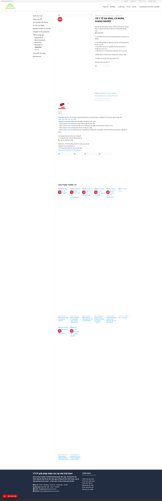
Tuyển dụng (121, 7)
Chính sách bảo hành (88, 479)
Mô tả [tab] (60, 113)
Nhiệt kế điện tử (38, 45)
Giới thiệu (112, 7)
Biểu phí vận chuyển (87, 489)
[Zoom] (60, 98)
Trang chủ (105, 7)
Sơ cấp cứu (109, 95)
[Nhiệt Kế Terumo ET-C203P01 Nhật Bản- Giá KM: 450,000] (75, 390)
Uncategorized (37, 56)
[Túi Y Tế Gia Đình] (124, 251)
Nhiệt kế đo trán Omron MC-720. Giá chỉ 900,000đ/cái (87, 319)
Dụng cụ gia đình (37, 19)
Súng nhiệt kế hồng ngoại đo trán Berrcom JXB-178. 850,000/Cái (111, 320)
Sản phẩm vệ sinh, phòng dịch (41, 32)
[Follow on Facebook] (156, 1)
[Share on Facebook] (96, 99)
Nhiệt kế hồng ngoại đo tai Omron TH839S (63, 319)
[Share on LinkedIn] (108, 99)
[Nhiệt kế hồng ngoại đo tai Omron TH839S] (63, 251)
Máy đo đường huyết (40, 40)
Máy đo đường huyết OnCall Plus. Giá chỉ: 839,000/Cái (63, 458)
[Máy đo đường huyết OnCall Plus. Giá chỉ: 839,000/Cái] (63, 390)
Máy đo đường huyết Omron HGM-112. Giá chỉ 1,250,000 (99, 320)
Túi (113, 95)
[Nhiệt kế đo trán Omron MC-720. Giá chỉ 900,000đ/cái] (87, 251)
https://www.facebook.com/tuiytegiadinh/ (70, 150)
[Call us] (159, 1)
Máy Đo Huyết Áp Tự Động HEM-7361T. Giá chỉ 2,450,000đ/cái (74, 320)
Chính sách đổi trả (87, 483)
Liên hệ (134, 7)
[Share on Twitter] (99, 99)
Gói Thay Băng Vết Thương (40, 22)
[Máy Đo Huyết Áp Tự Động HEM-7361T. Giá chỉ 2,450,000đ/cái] (75, 251)
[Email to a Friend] (102, 99)
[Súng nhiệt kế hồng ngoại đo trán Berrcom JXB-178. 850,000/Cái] (112, 251)
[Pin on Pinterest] (105, 99)
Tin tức (128, 7)
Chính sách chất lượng (88, 481)
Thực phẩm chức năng (39, 53)
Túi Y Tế (37, 49)
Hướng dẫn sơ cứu (101, 95)
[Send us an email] (158, 1)
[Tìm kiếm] (100, 6)
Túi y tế (116, 95)
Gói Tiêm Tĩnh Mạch (38, 25)
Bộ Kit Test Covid (38, 16)
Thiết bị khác (38, 47)
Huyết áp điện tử (39, 37)
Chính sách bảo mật (87, 487)
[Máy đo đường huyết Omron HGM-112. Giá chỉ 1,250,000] (99, 251)
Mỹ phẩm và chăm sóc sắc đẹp (41, 28)
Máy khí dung (38, 42)
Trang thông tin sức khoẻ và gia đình (149, 7)
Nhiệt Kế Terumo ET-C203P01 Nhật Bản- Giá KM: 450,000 (75, 458)
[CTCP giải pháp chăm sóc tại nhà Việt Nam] (10, 7)
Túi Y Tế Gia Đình (123, 317)
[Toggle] (52, 19)
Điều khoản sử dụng (87, 485)
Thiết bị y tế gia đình (38, 35)
